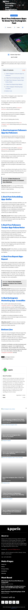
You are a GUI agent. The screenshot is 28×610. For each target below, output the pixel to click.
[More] (22, 27)
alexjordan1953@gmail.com (13, 549)
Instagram (14, 15)
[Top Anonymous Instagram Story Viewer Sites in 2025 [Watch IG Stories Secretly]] (14, 416)
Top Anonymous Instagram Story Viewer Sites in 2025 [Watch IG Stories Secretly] (13, 420)
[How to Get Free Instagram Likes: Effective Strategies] (14, 432)
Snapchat (3, 584)
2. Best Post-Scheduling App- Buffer (14, 77)
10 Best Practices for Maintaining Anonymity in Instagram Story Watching (13, 494)
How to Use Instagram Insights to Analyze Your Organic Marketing (14, 452)
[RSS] (13, 602)
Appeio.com (14, 608)
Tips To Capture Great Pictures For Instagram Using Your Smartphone (12, 511)
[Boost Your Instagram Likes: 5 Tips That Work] (14, 469)
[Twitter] (17, 602)
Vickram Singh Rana (15, 54)
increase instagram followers (7, 358)
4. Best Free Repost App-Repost (13, 84)
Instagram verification (7, 352)
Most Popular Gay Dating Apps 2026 (13, 591)
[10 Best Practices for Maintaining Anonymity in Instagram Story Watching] (14, 490)
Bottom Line (8, 91)
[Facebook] (2, 602)
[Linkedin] (10, 602)
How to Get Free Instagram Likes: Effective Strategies (11, 435)
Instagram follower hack (7, 305)
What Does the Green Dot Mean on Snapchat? (12, 581)
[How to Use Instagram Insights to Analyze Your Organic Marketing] (14, 448)
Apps (2, 589)
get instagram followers (9, 356)
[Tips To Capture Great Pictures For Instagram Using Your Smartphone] (14, 506)
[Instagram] (6, 602)
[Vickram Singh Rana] (9, 55)
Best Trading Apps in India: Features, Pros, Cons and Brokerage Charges (13, 586)
